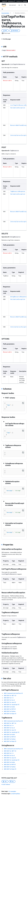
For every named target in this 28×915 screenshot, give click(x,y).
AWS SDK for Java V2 (10, 702)
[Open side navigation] (2, 9)
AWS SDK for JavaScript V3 (11, 704)
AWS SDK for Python (9, 711)
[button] (6, 39)
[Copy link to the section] (2, 46)
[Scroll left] (8, 5)
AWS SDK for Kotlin (9, 707)
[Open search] (25, 5)
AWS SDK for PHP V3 (10, 709)
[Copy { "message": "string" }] (23, 489)
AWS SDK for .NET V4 (10, 695)
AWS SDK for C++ (9, 698)
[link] (20, 13)
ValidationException (17, 108)
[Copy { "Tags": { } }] (23, 403)
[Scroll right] (22, 5)
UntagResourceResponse (18, 296)
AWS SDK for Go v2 (9, 700)
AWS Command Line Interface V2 (13, 693)
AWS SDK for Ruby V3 (10, 713)
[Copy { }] (23, 452)
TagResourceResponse (17, 191)
